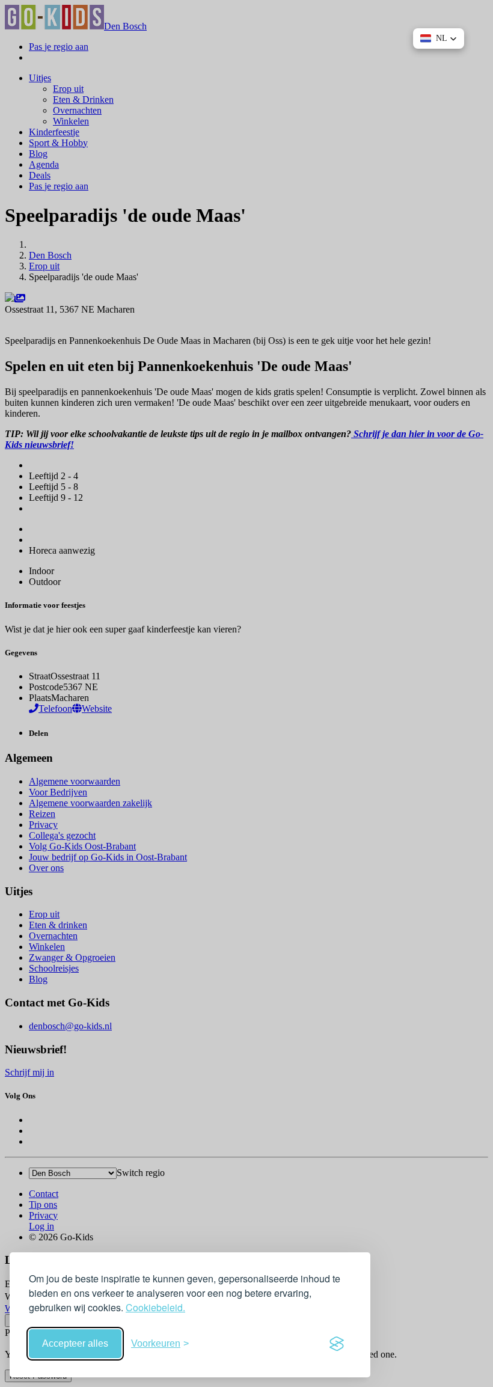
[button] (438, 38)
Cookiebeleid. (155, 1307)
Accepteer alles (75, 1343)
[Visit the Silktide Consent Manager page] (336, 1343)
